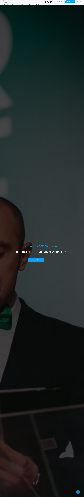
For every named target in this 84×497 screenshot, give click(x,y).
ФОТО (30, 4)
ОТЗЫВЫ (37, 4)
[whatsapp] (48, 2)
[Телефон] (45, 2)
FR (80, 1)
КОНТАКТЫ (46, 4)
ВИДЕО (22, 4)
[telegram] (51, 2)
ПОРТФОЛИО (5, 4)
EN (78, 1)
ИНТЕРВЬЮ (14, 4)
